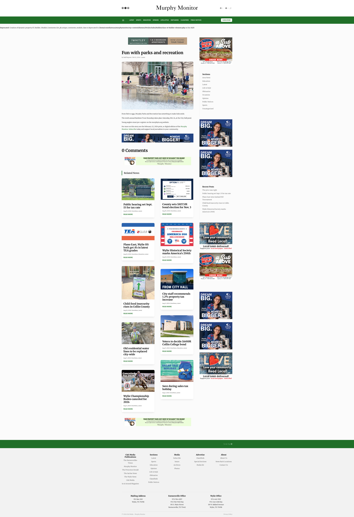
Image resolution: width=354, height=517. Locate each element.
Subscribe (226, 20)
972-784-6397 (177, 499)
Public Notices (196, 20)
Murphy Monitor (130, 466)
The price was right (209, 190)
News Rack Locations (224, 462)
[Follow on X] (125, 8)
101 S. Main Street (177, 505)
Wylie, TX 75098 (138, 502)
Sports (138, 20)
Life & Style (165, 20)
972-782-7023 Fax (177, 502)
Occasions (206, 95)
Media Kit (200, 465)
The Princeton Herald (130, 470)
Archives (177, 465)
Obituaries (175, 20)
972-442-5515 (216, 499)
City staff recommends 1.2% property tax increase (176, 296)
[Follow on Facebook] (123, 8)
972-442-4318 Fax (215, 502)
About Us (223, 458)
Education (147, 20)
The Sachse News (130, 473)
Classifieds (185, 20)
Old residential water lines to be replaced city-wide (136, 351)
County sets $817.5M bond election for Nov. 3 (176, 206)
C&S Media (130, 480)
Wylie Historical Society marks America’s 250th (176, 252)
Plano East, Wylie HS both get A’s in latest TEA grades (136, 247)
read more (128, 214)
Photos (177, 468)
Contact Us (224, 465)
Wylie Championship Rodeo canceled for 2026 (136, 399)
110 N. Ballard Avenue (216, 505)
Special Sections (200, 462)
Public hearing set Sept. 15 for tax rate (137, 206)
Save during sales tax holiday (175, 388)
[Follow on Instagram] (128, 8)
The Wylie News (130, 477)
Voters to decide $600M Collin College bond (176, 343)
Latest (131, 20)
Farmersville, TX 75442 (177, 507)
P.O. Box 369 (138, 499)
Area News (135, 211)
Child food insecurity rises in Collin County (136, 305)
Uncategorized (207, 109)
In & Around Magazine (130, 484)
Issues (177, 462)
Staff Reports (127, 57)
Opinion (156, 20)
